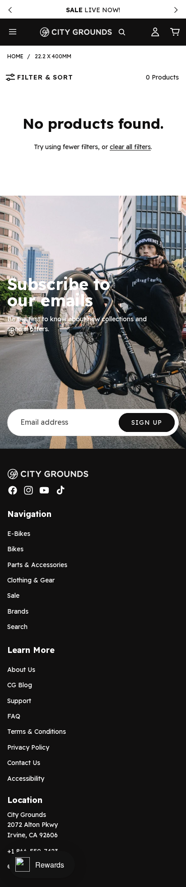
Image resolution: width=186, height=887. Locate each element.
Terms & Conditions (36, 731)
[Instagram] (28, 490)
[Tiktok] (60, 490)
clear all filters (130, 147)
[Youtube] (44, 490)
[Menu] (12, 32)
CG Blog (19, 685)
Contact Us (23, 763)
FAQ (13, 716)
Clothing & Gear (31, 580)
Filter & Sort (45, 77)
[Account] (155, 32)
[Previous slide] (10, 10)
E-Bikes (18, 534)
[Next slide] (176, 10)
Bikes (15, 549)
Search (17, 627)
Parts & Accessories (37, 564)
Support (19, 701)
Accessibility (25, 778)
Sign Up (146, 422)
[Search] (122, 32)
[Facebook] (12, 490)
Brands (17, 611)
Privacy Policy (28, 747)
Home (15, 56)
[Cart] (175, 32)
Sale (13, 595)
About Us (21, 670)
